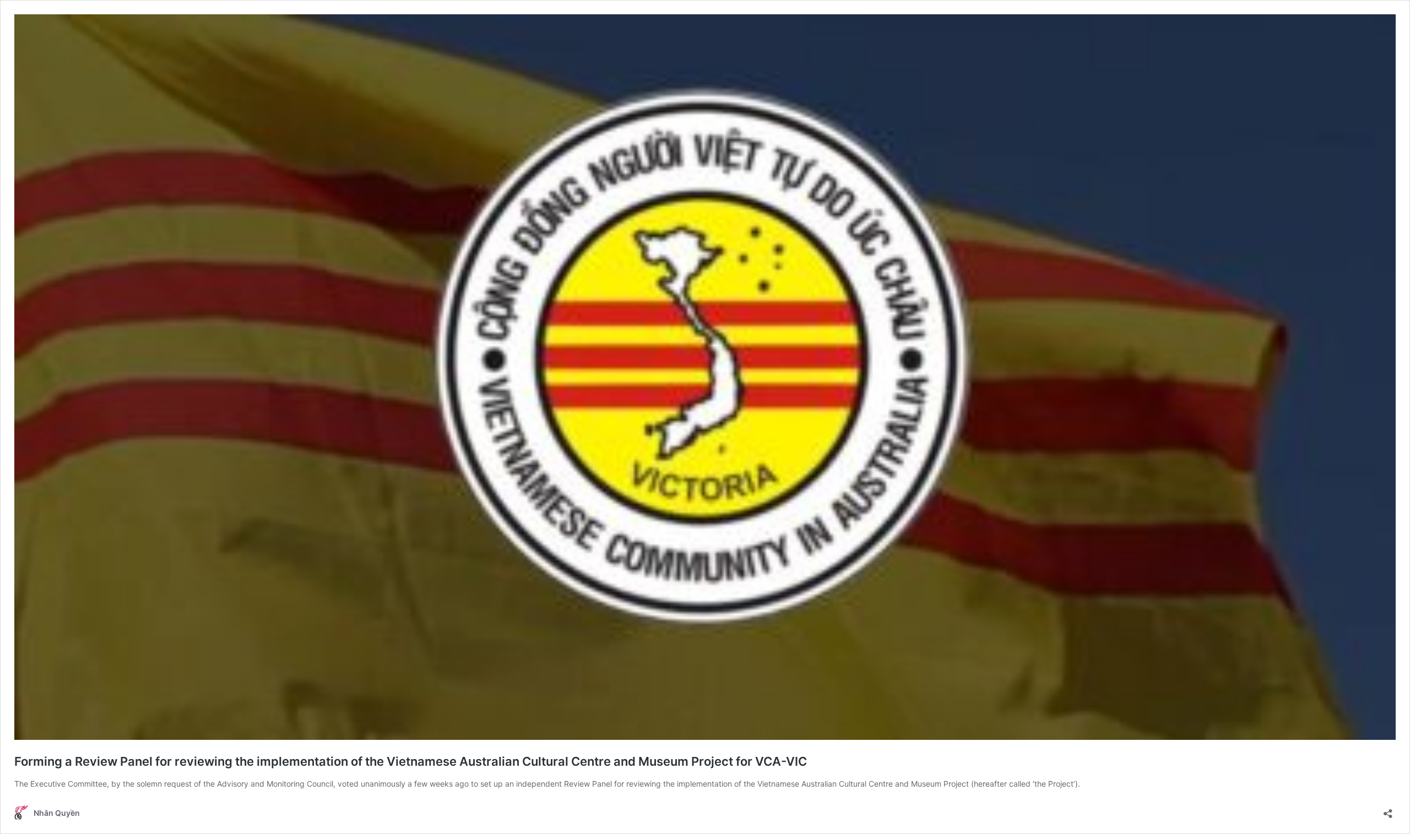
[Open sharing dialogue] (1388, 810)
